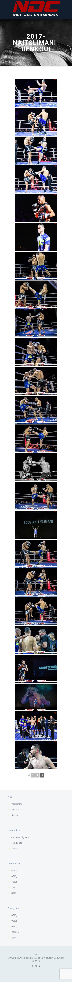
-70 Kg (14, 882)
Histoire (15, 815)
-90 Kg (14, 921)
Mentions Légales (20, 837)
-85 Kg (14, 915)
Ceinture (15, 809)
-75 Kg (14, 887)
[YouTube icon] (39, 966)
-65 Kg (14, 876)
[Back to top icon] (36, 954)
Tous (13, 937)
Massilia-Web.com (43, 958)
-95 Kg (14, 926)
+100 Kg (15, 932)
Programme (16, 804)
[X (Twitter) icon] (36, 966)
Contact (15, 848)
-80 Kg (14, 893)
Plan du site (16, 843)
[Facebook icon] (32, 966)
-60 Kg (14, 870)
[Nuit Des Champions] (36, 8)
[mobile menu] (67, 7)
